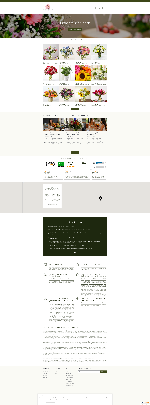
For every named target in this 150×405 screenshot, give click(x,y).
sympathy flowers (92, 356)
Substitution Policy (70, 383)
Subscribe (103, 371)
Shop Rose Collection (75, 29)
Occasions (45, 373)
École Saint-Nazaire (93, 293)
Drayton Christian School (93, 282)
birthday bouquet (71, 356)
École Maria (88, 291)
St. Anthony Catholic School (97, 289)
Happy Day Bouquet (95, 63)
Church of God (64, 305)
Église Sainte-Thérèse (64, 316)
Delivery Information (70, 377)
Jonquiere (55, 268)
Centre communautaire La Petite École (91, 304)
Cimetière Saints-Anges (54, 278)
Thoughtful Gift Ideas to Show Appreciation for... (52, 133)
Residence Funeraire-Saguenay (55, 282)
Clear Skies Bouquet (63, 63)
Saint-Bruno (63, 269)
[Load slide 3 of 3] (75, 39)
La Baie (59, 268)
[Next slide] (78, 39)
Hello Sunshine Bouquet (80, 105)
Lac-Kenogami (65, 268)
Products (45, 375)
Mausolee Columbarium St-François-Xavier (63, 281)
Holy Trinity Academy (101, 286)
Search (55, 371)
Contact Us (68, 373)
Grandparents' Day (46, 371)
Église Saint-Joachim (69, 315)
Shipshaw (65, 270)
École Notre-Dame (96, 291)
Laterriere (51, 269)
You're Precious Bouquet (48, 84)
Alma (50, 266)
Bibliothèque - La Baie (98, 278)
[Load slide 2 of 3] (73, 39)
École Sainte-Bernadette (86, 294)
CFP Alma (87, 280)
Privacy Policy (82, 399)
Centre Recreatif (102, 302)
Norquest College (85, 287)
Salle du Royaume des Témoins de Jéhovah (58, 311)
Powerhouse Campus (94, 287)
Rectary (72, 309)
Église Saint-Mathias (53, 316)
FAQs (67, 371)
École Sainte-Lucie (97, 294)
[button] (67, 8)
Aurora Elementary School (87, 278)
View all (75, 108)
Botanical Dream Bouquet (65, 105)
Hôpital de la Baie (85, 269)
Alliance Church (66, 304)
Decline (98, 402)
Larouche (72, 268)
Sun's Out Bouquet (47, 105)
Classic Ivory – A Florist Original (98, 84)
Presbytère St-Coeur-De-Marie (62, 309)
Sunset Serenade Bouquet (81, 63)
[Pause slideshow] (81, 39)
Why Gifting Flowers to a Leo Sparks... (96, 133)
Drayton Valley (64, 266)
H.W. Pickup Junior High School (99, 285)
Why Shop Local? (69, 375)
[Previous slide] (69, 39)
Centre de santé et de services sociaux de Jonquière (93, 266)
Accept (74, 402)
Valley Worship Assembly (58, 313)
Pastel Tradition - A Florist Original (50, 63)
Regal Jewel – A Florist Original (98, 105)
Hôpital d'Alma (102, 268)
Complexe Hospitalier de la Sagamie (90, 268)
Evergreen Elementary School (96, 284)
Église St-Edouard (64, 317)
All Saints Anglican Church (55, 304)
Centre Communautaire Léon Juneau (89, 302)
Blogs (55, 373)
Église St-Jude (56, 319)
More (75, 252)
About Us (45, 377)
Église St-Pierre (64, 319)
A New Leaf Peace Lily (64, 84)
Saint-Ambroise (56, 269)
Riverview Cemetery (67, 282)
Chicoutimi (57, 266)
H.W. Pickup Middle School (88, 286)
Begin (53, 266)
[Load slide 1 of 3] (72, 39)
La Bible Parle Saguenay (66, 307)
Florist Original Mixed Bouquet (82, 84)
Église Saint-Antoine (58, 315)
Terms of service (69, 385)
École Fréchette (95, 290)
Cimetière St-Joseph (64, 278)
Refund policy (69, 381)
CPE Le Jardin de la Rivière (98, 280)
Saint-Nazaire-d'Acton (57, 270)
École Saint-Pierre (102, 293)
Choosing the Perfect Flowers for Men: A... (73, 133)
